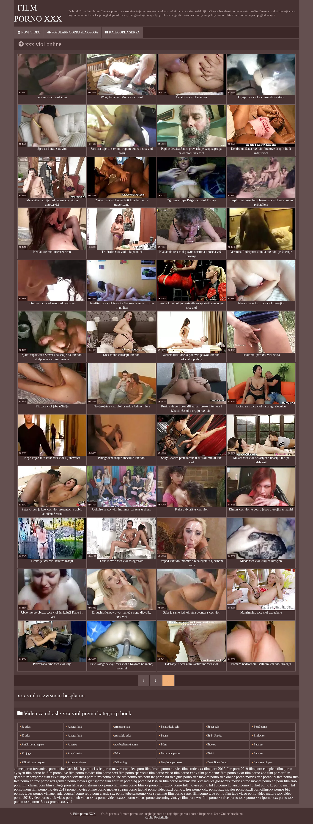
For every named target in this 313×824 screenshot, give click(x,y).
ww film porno (207, 797)
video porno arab (44, 797)
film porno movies (82, 773)
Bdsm (163, 744)
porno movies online (82, 789)
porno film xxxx (161, 785)
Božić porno (260, 726)
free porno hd (23, 781)
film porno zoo (255, 773)
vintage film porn (182, 797)
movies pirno (240, 781)
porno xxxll (244, 789)
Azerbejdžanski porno (126, 744)
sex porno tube (121, 793)
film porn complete (262, 769)
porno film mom (116, 785)
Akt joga (26, 753)
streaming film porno (168, 793)
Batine (164, 735)
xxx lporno (264, 797)
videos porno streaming (153, 797)
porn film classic (26, 785)
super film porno (196, 793)
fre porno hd (160, 777)
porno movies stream (113, 789)
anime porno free (26, 769)
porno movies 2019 (52, 789)
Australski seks (122, 735)
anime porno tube (52, 769)
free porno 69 (266, 777)
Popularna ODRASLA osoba (74, 32)
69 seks (25, 735)
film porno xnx (209, 773)
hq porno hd (142, 781)
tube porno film (220, 793)
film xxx (50, 777)
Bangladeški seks (170, 726)
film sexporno (33, 777)
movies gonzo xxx (217, 781)
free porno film (288, 777)
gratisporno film (99, 781)
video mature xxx (270, 793)
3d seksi (25, 726)
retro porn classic (97, 793)
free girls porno (181, 777)
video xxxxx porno (121, 797)
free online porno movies (238, 777)
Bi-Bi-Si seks (214, 735)
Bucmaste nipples (263, 762)
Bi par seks (213, 726)
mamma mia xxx (191, 781)
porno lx (267, 785)
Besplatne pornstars (171, 762)
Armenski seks (122, 726)
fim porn (144, 777)
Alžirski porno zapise (32, 762)
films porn (86, 777)
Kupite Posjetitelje (156, 817)
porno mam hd (284, 785)
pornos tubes (23, 793)
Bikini (210, 753)
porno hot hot (250, 785)
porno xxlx (200, 789)
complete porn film (137, 769)
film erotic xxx (192, 769)
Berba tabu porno (170, 753)
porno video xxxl (160, 789)
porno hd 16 (208, 785)
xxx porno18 (33, 802)
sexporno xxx (142, 793)
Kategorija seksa (124, 32)
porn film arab (286, 781)
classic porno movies (107, 769)
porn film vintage (50, 785)
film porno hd (36, 773)
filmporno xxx (67, 777)
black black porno (78, 769)
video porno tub (68, 797)
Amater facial (74, 726)
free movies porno (206, 777)
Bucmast (258, 744)
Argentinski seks (76, 762)
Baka (117, 753)
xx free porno (228, 797)
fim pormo (129, 777)
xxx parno (279, 797)
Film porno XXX (84, 814)
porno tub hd (138, 789)
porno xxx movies (222, 789)
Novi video (30, 32)
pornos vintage (44, 793)
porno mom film (25, 789)
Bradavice (258, 735)
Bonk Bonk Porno (217, 762)
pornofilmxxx (263, 789)
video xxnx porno (94, 797)
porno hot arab (228, 785)
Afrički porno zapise (32, 744)
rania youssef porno (69, 793)
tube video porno (244, 793)
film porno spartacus (133, 773)
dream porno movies (166, 769)
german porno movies (71, 781)
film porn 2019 (237, 769)
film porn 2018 (214, 769)
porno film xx (138, 785)
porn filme (71, 785)
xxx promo (51, 802)
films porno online (107, 777)
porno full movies (186, 785)
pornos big (282, 789)
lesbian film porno (165, 781)
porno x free (182, 789)
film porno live (57, 773)
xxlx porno (247, 797)
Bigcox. (211, 744)
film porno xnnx (185, 773)
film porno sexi (107, 773)
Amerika (72, 744)
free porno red (44, 781)
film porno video (161, 773)
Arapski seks (74, 753)
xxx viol (66, 802)
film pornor (275, 773)
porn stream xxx (91, 785)
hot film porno (122, 781)
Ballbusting (120, 762)
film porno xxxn (232, 773)
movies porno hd (263, 781)
